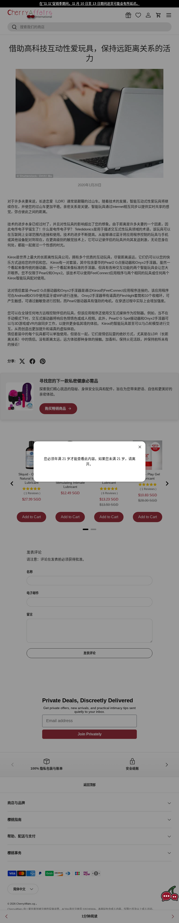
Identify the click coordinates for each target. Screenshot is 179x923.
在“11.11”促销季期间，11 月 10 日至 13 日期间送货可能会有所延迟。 (89, 3)
